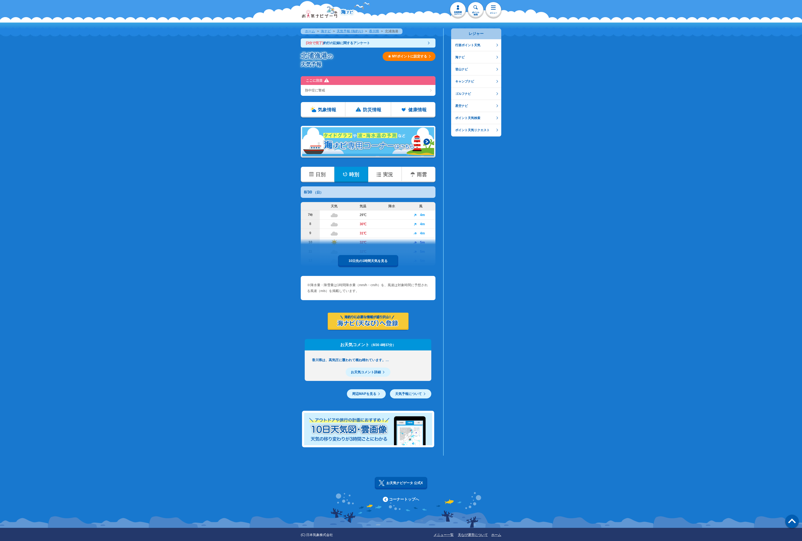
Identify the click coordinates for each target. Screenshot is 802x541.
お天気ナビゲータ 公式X (404, 483)
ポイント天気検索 (467, 118)
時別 (354, 174)
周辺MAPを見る (364, 394)
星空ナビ (461, 105)
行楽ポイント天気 (467, 45)
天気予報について (408, 394)
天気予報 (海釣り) (350, 31)
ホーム (310, 31)
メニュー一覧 (444, 535)
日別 (321, 174)
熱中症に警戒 (315, 90)
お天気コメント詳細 (366, 372)
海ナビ (326, 31)
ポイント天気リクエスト (472, 130)
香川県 (374, 31)
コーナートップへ (404, 499)
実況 (388, 174)
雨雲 (422, 174)
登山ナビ (461, 69)
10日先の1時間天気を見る (368, 261)
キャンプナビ (464, 81)
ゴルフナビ (463, 93)
